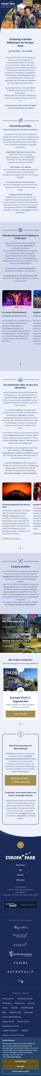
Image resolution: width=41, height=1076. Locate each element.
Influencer (20, 880)
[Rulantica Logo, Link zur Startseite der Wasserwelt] (20, 927)
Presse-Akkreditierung (11, 1017)
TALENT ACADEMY (10, 1030)
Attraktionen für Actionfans (11, 538)
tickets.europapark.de (12, 157)
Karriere (31, 1003)
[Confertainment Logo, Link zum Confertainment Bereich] (20, 953)
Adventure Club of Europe (13, 1035)
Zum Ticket (20, 714)
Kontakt (20, 875)
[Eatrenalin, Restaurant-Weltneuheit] (20, 971)
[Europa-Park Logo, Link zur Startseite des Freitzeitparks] (8, 2)
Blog (4, 1012)
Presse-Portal (8, 1021)
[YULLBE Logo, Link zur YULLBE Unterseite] (20, 962)
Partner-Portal (23, 1021)
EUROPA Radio (27, 1008)
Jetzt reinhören (29, 905)
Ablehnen (20, 1066)
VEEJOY (25, 1030)
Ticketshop (7, 1003)
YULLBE (14, 1008)
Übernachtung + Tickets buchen (20, 780)
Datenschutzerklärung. (14, 1057)
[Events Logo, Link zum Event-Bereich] (20, 945)
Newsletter (20, 865)
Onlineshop (20, 1003)
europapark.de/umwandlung (22, 200)
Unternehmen (8, 999)
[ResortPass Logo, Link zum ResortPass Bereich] (20, 980)
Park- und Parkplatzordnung (19, 98)
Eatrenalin (29, 1012)
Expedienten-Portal (10, 1026)
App (20, 870)
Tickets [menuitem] (29, 3)
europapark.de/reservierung (17, 162)
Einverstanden (20, 1061)
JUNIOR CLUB (15, 1012)
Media (4, 1008)
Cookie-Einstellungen (20, 1071)
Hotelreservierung (24, 999)
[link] (20, 845)
